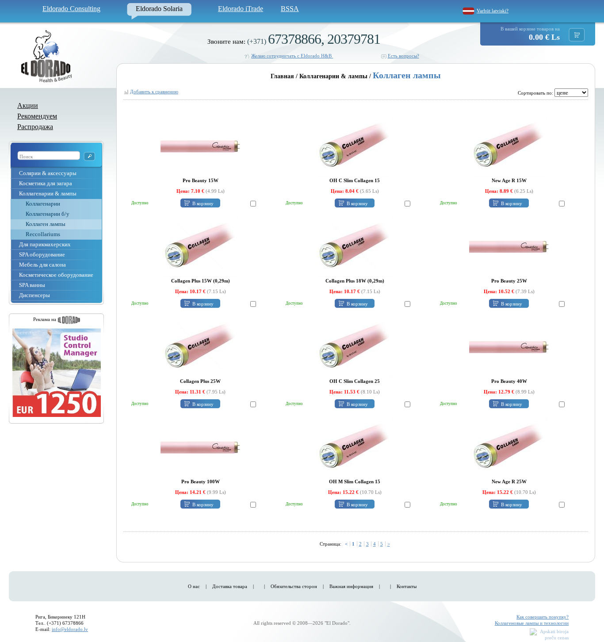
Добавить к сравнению (154, 91)
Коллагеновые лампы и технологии (532, 623)
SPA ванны (32, 285)
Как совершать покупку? (542, 616)
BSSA (290, 8)
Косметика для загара (45, 183)
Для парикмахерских (45, 244)
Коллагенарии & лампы (47, 193)
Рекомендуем (37, 116)
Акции (27, 105)
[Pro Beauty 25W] (509, 246)
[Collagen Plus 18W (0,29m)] (355, 246)
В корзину (203, 203)
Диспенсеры (34, 295)
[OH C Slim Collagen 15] (355, 146)
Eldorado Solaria (159, 8)
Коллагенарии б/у (47, 213)
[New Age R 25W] (509, 447)
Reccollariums (43, 234)
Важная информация (351, 586)
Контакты (407, 586)
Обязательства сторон (294, 586)
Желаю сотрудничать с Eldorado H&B (292, 55)
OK (89, 156)
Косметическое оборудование (56, 274)
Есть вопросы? (403, 55)
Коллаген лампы (45, 224)
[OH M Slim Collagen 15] (355, 447)
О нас (194, 586)
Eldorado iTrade (240, 8)
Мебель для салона (42, 264)
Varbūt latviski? (492, 10)
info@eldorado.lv (70, 629)
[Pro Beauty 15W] (200, 146)
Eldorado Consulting (71, 8)
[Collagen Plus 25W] (200, 346)
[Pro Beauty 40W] (509, 346)
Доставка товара (229, 586)
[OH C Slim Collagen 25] (355, 346)
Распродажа (35, 126)
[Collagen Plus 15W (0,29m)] (200, 246)
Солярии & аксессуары (47, 173)
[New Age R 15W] (509, 146)
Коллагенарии (43, 203)
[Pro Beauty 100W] (200, 447)
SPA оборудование (42, 254)
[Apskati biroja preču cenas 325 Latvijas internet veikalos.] (549, 635)
